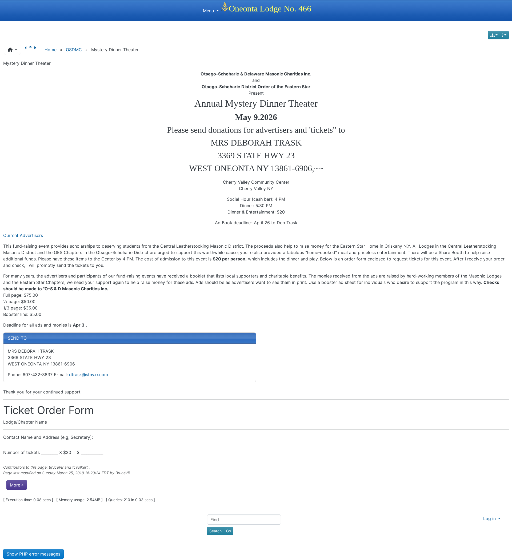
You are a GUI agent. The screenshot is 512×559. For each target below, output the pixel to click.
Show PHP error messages (33, 554)
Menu (209, 10)
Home (51, 49)
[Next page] (36, 50)
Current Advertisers (23, 235)
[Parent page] (31, 50)
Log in (490, 518)
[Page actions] (504, 35)
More (15, 485)
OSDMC (74, 49)
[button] (12, 50)
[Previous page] (27, 50)
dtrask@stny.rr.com (88, 374)
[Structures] (494, 35)
